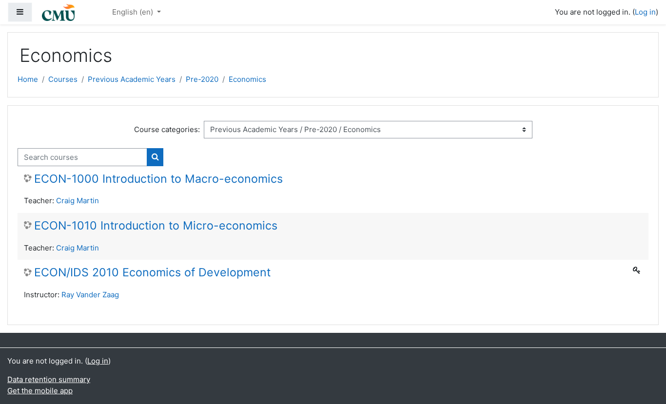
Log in (645, 12)
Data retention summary (48, 379)
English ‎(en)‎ (133, 12)
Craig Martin (77, 200)
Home (28, 79)
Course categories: (167, 129)
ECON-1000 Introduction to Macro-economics (158, 179)
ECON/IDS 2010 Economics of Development (152, 272)
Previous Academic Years (132, 79)
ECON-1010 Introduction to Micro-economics (155, 225)
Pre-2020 (202, 79)
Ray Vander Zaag (90, 294)
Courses (63, 79)
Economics (247, 79)
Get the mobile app (40, 390)
